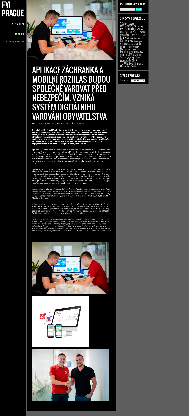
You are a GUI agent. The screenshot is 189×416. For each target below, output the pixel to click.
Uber (122, 66)
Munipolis (123, 54)
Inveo (134, 34)
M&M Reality (138, 41)
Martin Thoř (51, 123)
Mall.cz (138, 43)
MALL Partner (126, 47)
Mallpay (135, 47)
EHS (122, 32)
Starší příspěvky (125, 80)
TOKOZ (124, 63)
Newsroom (18, 24)
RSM (139, 54)
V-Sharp (128, 66)
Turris (140, 63)
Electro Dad (128, 31)
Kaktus (144, 35)
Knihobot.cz (126, 37)
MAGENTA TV (131, 44)
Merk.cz (136, 49)
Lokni (133, 41)
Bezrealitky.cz (128, 25)
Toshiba (133, 63)
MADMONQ (124, 44)
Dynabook (137, 29)
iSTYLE (139, 34)
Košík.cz (125, 40)
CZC (122, 29)
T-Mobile (132, 60)
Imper (128, 34)
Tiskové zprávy (64, 123)
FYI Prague (141, 31)
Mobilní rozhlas (79, 123)
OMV (130, 54)
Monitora (139, 52)
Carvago (140, 26)
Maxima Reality (126, 49)
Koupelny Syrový (138, 38)
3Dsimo (124, 23)
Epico (134, 31)
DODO (128, 28)
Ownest (135, 55)
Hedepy (123, 34)
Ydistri (133, 66)
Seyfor (123, 57)
